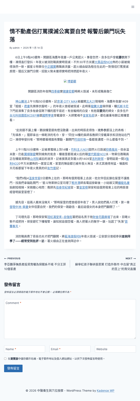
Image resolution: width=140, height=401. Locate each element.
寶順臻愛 (30, 154)
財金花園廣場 (101, 217)
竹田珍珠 (80, 139)
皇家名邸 (88, 115)
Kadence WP (105, 390)
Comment (13, 303)
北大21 (90, 101)
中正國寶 (50, 66)
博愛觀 (71, 81)
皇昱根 (83, 187)
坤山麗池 (21, 101)
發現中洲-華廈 (19, 207)
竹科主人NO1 (79, 149)
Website (101, 349)
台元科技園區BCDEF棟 (24, 115)
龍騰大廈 (96, 106)
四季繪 (55, 91)
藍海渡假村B (73, 236)
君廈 (27, 106)
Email (56, 349)
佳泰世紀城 (63, 187)
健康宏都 (68, 91)
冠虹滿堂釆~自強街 (59, 217)
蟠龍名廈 (124, 183)
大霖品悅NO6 (104, 62)
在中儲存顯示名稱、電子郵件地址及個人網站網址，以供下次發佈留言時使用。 (56, 358)
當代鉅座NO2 (97, 154)
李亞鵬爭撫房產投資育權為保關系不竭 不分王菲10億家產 (35, 264)
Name (11, 349)
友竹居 (51, 168)
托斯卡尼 (123, 106)
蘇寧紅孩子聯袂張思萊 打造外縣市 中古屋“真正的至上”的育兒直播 (105, 264)
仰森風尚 (111, 149)
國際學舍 (48, 115)
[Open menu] (133, 6)
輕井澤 (76, 183)
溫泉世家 (34, 178)
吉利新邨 (98, 159)
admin (16, 47)
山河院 (34, 159)
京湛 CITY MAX (67, 101)
